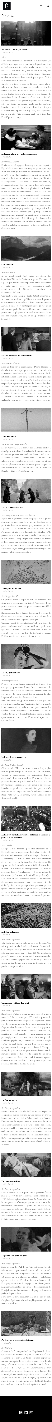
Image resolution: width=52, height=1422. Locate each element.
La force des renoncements (13, 757)
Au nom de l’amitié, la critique (14, 49)
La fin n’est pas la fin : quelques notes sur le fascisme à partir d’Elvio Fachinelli (25, 836)
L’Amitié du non (8, 436)
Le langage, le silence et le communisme (19, 153)
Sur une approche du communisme (16, 355)
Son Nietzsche (7, 264)
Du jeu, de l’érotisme (10, 672)
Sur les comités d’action (12, 507)
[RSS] (26, 1412)
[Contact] (31, 1412)
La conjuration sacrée (11, 588)
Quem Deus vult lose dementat (15, 1002)
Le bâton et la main (10, 931)
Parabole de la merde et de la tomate (17, 1339)
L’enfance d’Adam (9, 1100)
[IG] (21, 1412)
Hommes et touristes (10, 1181)
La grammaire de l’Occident (13, 1255)
